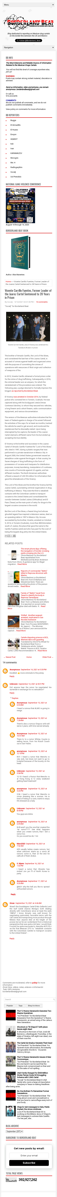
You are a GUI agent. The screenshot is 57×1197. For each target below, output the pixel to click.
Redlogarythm (16, 167)
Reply (12, 676)
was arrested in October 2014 (25, 397)
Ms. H (13, 162)
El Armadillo (16, 125)
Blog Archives (34, 1006)
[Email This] (6, 535)
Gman (12, 903)
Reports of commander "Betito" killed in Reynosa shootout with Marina (34, 573)
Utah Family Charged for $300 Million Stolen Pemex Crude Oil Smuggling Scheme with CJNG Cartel (32, 1075)
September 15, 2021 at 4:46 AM (28, 903)
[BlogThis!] (8, 535)
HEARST (14, 139)
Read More (22, 564)
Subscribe (29, 1162)
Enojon (13, 134)
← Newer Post (9, 657)
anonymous (22, 751)
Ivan (12, 148)
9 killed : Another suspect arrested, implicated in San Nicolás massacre (32, 617)
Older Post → (47, 657)
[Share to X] (11, 535)
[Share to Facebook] (14, 535)
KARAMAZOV (16, 153)
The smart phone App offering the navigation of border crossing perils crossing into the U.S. (35, 551)
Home (8, 281)
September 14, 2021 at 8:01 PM (31, 684)
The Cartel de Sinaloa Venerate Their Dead (34, 1043)
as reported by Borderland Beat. (25, 391)
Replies (15, 698)
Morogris (14, 158)
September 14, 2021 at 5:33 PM (33, 669)
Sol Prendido (16, 177)
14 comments (42, 302)
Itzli (12, 144)
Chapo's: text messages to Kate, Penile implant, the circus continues (33, 1108)
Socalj (13, 172)
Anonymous (15, 669)
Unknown (14, 684)
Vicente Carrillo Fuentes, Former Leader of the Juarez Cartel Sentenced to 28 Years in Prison (28, 294)
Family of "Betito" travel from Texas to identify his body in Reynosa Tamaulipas (33, 595)
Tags (21, 1006)
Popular (10, 1006)
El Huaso (14, 130)
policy (12, 109)
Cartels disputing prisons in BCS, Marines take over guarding (34, 638)
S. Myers (20, 863)
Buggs (13, 120)
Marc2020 (21, 844)
